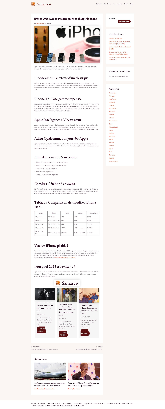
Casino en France (99, 403)
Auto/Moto (37, 389)
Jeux (131, 4)
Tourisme (112, 155)
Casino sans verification (113, 403)
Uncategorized (113, 161)
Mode (111, 130)
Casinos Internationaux (54, 403)
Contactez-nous (79, 406)
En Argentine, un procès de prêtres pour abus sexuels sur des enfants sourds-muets (67, 309)
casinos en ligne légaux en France (64, 257)
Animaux (111, 96)
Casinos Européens (38, 406)
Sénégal (111, 142)
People (111, 133)
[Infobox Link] (67, 283)
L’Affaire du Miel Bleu (115, 38)
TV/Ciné (111, 158)
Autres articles (41, 330)
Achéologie (112, 93)
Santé (111, 139)
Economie (112, 111)
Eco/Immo (112, 108)
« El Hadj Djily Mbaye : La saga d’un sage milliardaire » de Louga (89, 309)
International (118, 4)
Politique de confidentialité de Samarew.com (58, 406)
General (111, 118)
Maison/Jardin (113, 127)
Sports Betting (67, 403)
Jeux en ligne (41, 403)
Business (98, 4)
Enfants (111, 115)
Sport (125, 4)
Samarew (44, 4)
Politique (112, 136)
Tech (42, 389)
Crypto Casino (88, 403)
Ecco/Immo (107, 4)
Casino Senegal (77, 403)
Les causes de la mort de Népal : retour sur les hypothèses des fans (45, 307)
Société (111, 146)
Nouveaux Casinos (127, 403)
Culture (111, 105)
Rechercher (112, 18)
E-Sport (33, 403)
